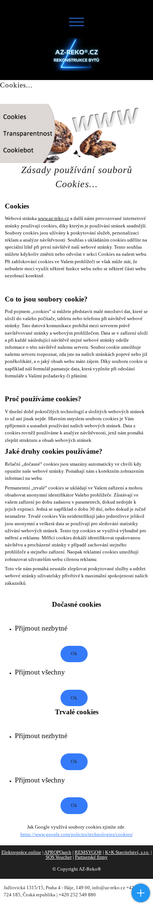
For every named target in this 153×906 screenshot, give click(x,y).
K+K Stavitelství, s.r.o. (127, 852)
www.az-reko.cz (53, 218)
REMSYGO (88, 852)
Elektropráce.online (21, 852)
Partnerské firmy (91, 857)
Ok (74, 653)
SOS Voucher (59, 857)
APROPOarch (57, 852)
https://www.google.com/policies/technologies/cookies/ (76, 834)
